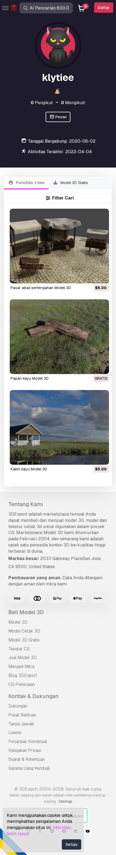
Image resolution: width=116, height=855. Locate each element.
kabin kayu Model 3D (29, 469)
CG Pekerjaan (21, 684)
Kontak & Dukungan (33, 696)
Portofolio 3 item (30, 182)
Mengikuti (73, 103)
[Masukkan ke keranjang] (90, 275)
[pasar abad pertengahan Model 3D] (59, 246)
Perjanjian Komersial (27, 741)
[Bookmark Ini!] (101, 275)
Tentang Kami (25, 504)
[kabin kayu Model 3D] (59, 427)
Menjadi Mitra (21, 666)
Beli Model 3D (26, 612)
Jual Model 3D (22, 657)
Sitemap (65, 801)
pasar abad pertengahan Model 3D (41, 287)
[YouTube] (87, 832)
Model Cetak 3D (24, 631)
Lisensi (14, 732)
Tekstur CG (19, 649)
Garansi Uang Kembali (29, 768)
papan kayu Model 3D (30, 378)
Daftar (104, 7)
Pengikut (42, 103)
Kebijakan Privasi (24, 750)
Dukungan (18, 706)
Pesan (60, 116)
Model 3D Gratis (73, 182)
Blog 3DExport (22, 675)
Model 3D (18, 622)
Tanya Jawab (21, 724)
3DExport (18, 514)
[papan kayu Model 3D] (59, 336)
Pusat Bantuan (22, 715)
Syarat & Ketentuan (26, 759)
